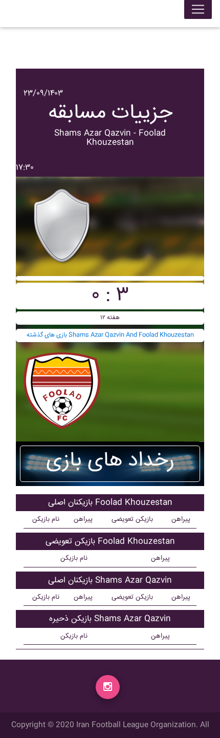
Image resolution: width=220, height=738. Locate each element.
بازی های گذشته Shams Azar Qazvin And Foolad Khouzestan (110, 335)
